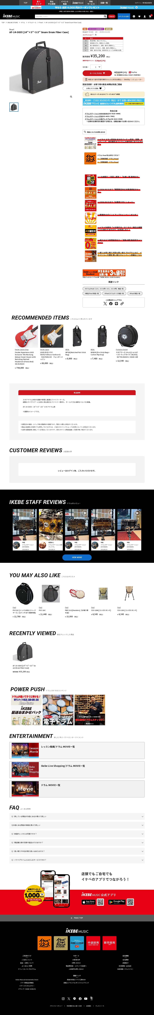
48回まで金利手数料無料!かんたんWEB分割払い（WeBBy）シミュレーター (115, 79)
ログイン (138, 3)
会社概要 (126, 960)
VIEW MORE (77, 557)
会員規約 (88, 1006)
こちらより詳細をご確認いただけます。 (46, 863)
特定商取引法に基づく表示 (74, 1006)
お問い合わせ (76, 963)
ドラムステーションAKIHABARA (96, 113)
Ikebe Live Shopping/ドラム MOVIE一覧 (63, 765)
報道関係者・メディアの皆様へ (76, 966)
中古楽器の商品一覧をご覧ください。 (78, 837)
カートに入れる (96, 73)
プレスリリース (99, 1006)
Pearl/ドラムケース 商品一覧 (115, 293)
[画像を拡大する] (71, 97)
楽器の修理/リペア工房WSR (76, 980)
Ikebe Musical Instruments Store (27, 980)
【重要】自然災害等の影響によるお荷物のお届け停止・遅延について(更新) (77, 11)
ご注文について (27, 960)
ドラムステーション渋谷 (93, 116)
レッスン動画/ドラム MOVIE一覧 (58, 746)
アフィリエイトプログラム (27, 969)
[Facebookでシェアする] (111, 303)
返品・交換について (27, 963)
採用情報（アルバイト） (125, 969)
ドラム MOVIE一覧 (50, 785)
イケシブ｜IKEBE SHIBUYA (27, 989)
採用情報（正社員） (125, 966)
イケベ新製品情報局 (27, 983)
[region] (77, 656)
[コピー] (122, 303)
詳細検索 (111, 16)
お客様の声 (76, 960)
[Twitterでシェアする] (105, 303)
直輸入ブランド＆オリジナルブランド (76, 983)
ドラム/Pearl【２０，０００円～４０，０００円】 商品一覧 (105, 289)
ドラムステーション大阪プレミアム (97, 119)
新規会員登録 (147, 3)
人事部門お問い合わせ (76, 969)
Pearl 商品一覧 (135, 293)
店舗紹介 (126, 963)
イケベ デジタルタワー (27, 986)
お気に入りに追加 (92, 88)
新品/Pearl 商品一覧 (92, 293)
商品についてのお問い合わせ (96, 132)
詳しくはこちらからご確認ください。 (116, 846)
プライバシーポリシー (56, 1006)
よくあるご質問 (27, 966)
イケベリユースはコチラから (41, 855)
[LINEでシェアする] (116, 303)
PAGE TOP (78, 918)
